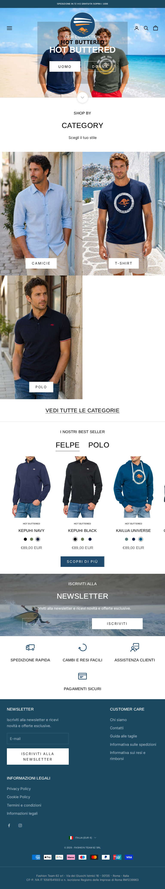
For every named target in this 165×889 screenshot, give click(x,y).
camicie (41, 263)
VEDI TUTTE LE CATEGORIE (82, 410)
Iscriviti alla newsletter (37, 756)
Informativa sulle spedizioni (133, 744)
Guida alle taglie (123, 736)
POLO (41, 387)
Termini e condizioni (24, 805)
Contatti (117, 728)
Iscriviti (117, 623)
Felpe (68, 445)
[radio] (25, 539)
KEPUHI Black (82, 530)
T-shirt (124, 263)
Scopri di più (82, 561)
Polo (98, 445)
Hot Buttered (31, 523)
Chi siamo (118, 720)
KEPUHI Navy (31, 530)
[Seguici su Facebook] (9, 825)
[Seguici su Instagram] (20, 825)
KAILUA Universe (133, 530)
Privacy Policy (19, 789)
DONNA (100, 66)
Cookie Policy (18, 797)
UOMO (65, 66)
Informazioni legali (22, 813)
